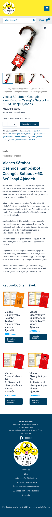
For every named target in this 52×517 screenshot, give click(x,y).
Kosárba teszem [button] (11, 340)
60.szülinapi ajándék (17, 134)
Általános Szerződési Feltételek (26, 486)
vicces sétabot (29, 140)
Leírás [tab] (5, 151)
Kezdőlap (6, 89)
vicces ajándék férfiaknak (19, 137)
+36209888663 (26, 427)
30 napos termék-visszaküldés (26, 491)
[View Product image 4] (44, 78)
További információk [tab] (12, 156)
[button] (45, 28)
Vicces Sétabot (17, 89)
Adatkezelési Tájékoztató (26, 478)
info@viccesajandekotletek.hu (26, 424)
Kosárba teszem (29, 124)
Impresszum (26, 433)
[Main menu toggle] (46, 8)
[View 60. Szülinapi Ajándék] (8, 78)
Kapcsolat (26, 495)
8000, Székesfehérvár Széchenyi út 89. (26, 430)
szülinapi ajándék (33, 134)
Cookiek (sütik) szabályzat (26, 482)
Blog (26, 474)
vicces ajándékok (16, 140)
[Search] (34, 20)
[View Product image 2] (20, 78)
